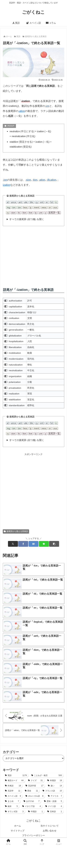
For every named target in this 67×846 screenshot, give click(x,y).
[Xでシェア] (13, 544)
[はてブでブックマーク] (33, 544)
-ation (21, 111)
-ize (47, 106)
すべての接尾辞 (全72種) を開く (26, 219)
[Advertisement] (33, 254)
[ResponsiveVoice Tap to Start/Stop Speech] (6, 301)
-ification (51, 179)
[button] (54, 544)
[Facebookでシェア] (23, 544)
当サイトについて (49, 825)
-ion (5, 179)
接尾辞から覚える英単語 (17, 531)
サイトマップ (17, 830)
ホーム (17, 825)
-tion (34, 179)
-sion (28, 179)
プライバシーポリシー (33, 835)
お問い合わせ (49, 830)
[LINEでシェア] (44, 544)
